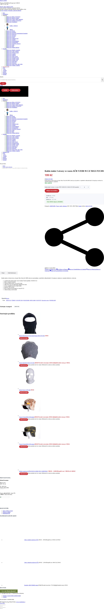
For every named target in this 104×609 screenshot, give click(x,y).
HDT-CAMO (33, 300)
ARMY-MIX (52, 206)
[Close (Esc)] (0, 607)
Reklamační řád (6, 513)
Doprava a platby (7, 512)
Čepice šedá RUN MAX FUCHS (27, 362)
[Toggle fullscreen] (3, 607)
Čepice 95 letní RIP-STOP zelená (26, 444)
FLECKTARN (26, 300)
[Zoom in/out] (4, 607)
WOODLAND (52, 300)
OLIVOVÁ (38, 300)
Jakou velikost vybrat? (8, 510)
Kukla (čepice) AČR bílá (25, 390)
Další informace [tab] (12, 273)
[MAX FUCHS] (49, 179)
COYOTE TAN (19, 300)
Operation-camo (45, 300)
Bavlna (7, 298)
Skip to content (3, 0)
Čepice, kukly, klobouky (61, 206)
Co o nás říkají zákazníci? (9, 591)
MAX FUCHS (89, 206)
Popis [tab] (3, 273)
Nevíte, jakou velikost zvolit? (6, 6)
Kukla (80, 206)
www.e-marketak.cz (20, 602)
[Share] (2, 607)
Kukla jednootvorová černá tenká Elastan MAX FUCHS (32, 335)
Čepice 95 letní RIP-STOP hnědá (26, 417)
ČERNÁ (13, 300)
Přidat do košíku (51, 190)
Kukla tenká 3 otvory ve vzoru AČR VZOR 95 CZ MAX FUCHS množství (62, 187)
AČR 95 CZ (8, 300)
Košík (5, 90)
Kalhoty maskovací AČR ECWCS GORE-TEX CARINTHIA (33, 471)
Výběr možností (23, 365)
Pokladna (15, 90)
